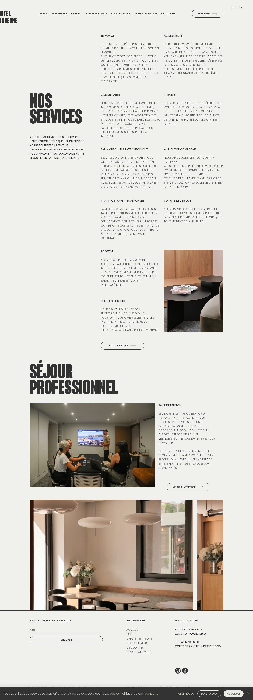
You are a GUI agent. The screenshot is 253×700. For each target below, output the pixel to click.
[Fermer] (248, 693)
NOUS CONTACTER (139, 652)
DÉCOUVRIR (134, 647)
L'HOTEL (131, 634)
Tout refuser (209, 694)
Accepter (233, 694)
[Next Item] (217, 561)
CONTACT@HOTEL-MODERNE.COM (198, 646)
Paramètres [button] (185, 694)
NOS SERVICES (56, 108)
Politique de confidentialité (139, 694)
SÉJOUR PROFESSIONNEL (74, 379)
